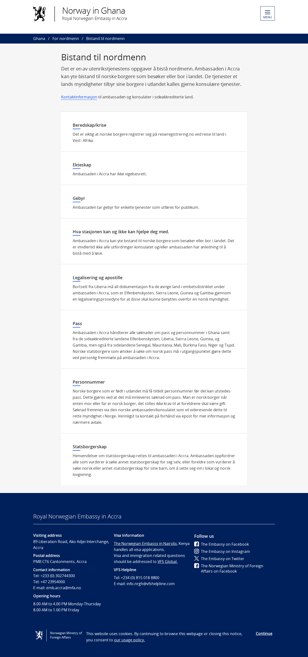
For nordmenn (65, 38)
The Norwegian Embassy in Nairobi (145, 543)
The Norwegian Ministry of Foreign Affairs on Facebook (232, 568)
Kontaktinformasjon (79, 97)
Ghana (39, 38)
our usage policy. (129, 640)
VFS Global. (168, 561)
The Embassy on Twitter (222, 558)
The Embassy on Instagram (225, 551)
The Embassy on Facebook (225, 544)
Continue (264, 633)
